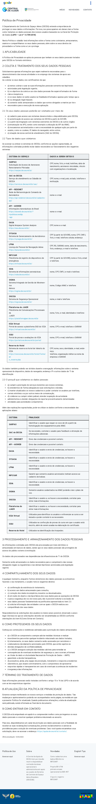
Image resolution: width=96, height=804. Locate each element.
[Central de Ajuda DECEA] (10, 10)
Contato (87, 10)
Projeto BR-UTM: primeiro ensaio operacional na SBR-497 (59, 769)
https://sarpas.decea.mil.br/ (20, 170)
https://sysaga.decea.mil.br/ (20, 239)
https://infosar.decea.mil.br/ (20, 264)
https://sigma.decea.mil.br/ (20, 291)
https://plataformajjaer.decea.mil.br (23, 318)
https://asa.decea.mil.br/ (19, 228)
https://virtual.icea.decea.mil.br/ (22, 329)
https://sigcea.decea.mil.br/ (20, 302)
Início (62, 10)
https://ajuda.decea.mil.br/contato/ (52, 731)
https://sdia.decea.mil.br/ (19, 274)
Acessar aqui (7, 756)
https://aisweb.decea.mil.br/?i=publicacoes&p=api (21, 214)
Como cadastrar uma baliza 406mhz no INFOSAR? (58, 759)
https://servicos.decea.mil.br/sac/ (23, 184)
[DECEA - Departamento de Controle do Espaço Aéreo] (32, 10)
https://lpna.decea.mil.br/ (19, 250)
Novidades (74, 10)
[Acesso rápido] (90, 3)
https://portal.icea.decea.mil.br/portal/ (25, 340)
